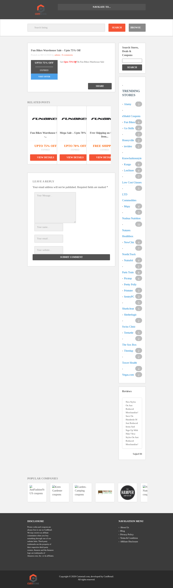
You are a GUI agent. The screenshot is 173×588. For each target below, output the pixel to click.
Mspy (127, 206)
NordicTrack (129, 254)
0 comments (67, 55)
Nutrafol (128, 260)
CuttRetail (108, 576)
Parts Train (128, 272)
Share (100, 86)
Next (73, 168)
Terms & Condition (129, 538)
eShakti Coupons (131, 116)
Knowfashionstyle (132, 158)
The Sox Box (129, 344)
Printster (128, 290)
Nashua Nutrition (131, 218)
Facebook (142, 576)
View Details (45, 157)
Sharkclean (128, 308)
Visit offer (44, 77)
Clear (101, 27)
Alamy (127, 104)
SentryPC (129, 296)
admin (57, 55)
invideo (128, 146)
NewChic (129, 242)
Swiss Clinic (128, 326)
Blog (122, 531)
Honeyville (128, 140)
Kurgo (127, 164)
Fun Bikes (129, 122)
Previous (65, 168)
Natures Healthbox (127, 233)
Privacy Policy (127, 534)
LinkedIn (136, 576)
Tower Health (129, 362)
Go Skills (129, 128)
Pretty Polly (130, 284)
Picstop (128, 278)
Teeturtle (128, 332)
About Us (124, 527)
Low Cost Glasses (132, 182)
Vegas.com (128, 374)
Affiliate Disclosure (129, 541)
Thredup (128, 350)
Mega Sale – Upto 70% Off (75, 132)
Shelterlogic (130, 314)
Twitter (130, 576)
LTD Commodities (129, 197)
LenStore (129, 170)
